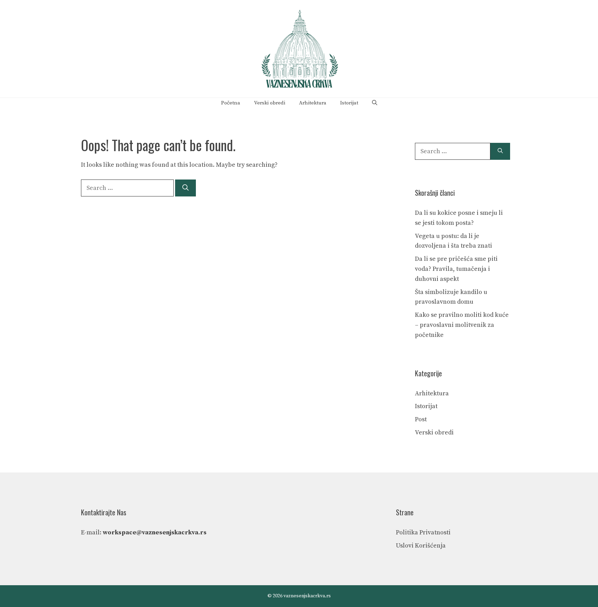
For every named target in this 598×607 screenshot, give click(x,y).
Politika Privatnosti (423, 532)
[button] (374, 103)
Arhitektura (312, 103)
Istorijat (349, 103)
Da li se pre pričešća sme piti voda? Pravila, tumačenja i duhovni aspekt (456, 269)
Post (421, 419)
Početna (230, 103)
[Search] (185, 188)
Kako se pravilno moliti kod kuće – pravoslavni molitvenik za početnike (462, 325)
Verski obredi (269, 103)
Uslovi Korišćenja (421, 546)
